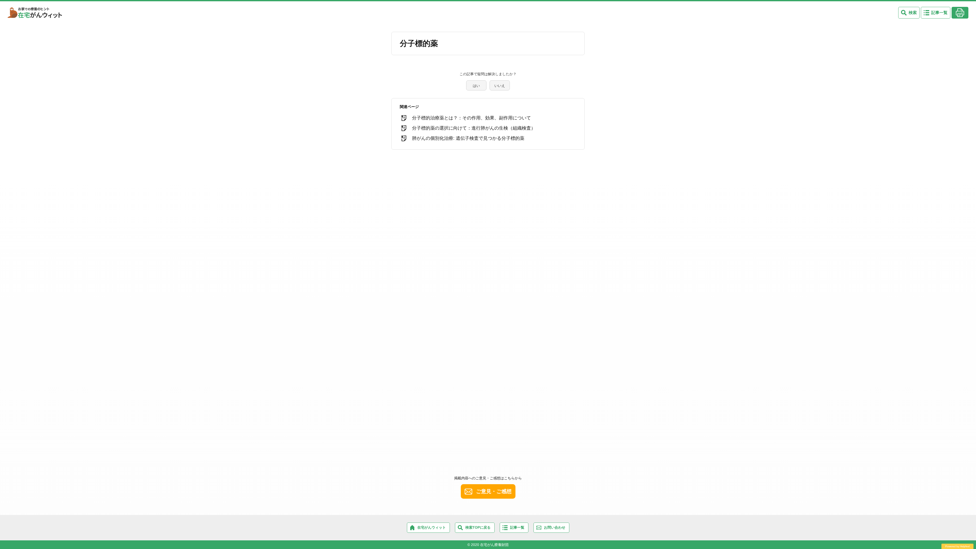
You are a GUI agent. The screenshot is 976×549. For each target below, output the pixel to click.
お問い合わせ (554, 527)
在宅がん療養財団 (494, 545)
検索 (913, 12)
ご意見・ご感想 (494, 491)
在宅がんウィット (431, 527)
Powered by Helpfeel (957, 546)
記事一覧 (939, 12)
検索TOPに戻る (478, 527)
